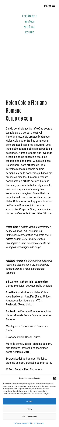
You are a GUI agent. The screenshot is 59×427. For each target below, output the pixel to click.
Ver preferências (29, 416)
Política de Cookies (20, 423)
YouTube (29, 21)
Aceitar (29, 401)
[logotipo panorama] (11, 3)
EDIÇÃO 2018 (29, 16)
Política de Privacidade (36, 423)
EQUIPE (29, 32)
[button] (55, 378)
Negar (29, 409)
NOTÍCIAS (29, 27)
